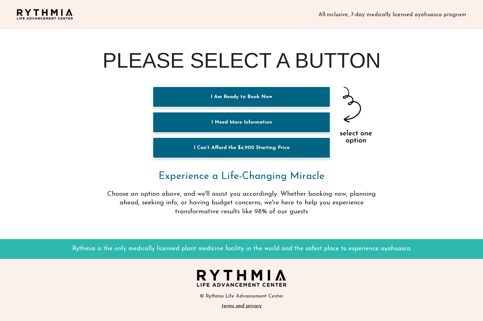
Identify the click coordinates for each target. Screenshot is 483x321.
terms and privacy (242, 306)
